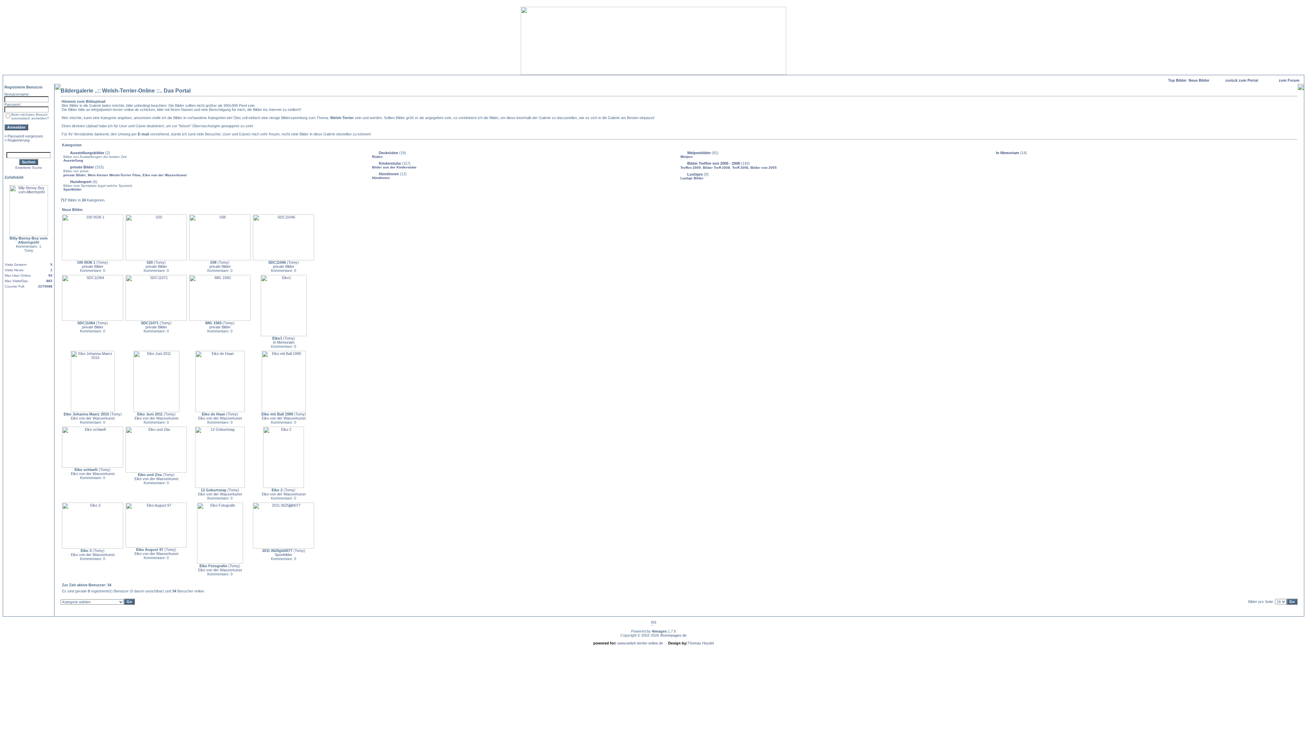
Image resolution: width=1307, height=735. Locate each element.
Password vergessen (25, 136)
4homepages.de (673, 635)
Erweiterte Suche (28, 167)
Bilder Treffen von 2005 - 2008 (713, 163)
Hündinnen (389, 174)
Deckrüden (388, 153)
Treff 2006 (740, 167)
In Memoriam (1007, 153)
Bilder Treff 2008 (716, 167)
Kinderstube (390, 163)
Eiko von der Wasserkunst (165, 175)
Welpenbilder (699, 153)
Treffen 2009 (690, 167)
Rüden (377, 157)
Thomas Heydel (701, 643)
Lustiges (695, 174)
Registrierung (18, 140)
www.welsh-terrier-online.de (639, 643)
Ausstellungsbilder (87, 153)
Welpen (686, 157)
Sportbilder (72, 189)
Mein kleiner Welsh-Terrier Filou (114, 175)
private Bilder (82, 167)
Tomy (102, 262)
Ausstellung (73, 160)
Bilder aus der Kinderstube (394, 167)
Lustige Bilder (692, 178)
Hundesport (81, 182)
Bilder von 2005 (764, 167)
